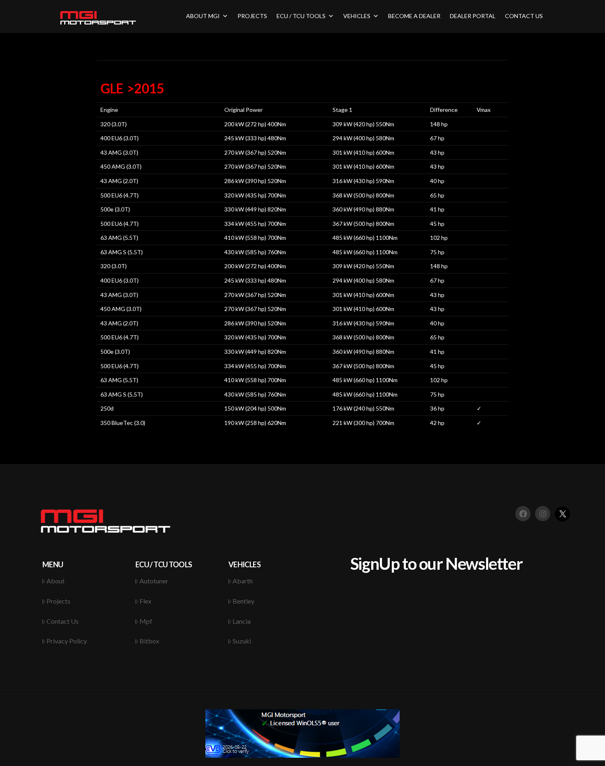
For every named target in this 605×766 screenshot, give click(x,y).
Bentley (243, 601)
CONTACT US (524, 15)
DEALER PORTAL (473, 15)
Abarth (243, 581)
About (56, 581)
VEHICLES (356, 15)
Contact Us (63, 621)
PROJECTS (252, 15)
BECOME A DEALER (414, 15)
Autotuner (154, 581)
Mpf (146, 621)
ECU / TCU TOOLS (301, 15)
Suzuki (242, 641)
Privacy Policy (67, 641)
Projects (58, 601)
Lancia (242, 621)
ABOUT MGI (203, 15)
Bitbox (149, 641)
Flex (145, 601)
